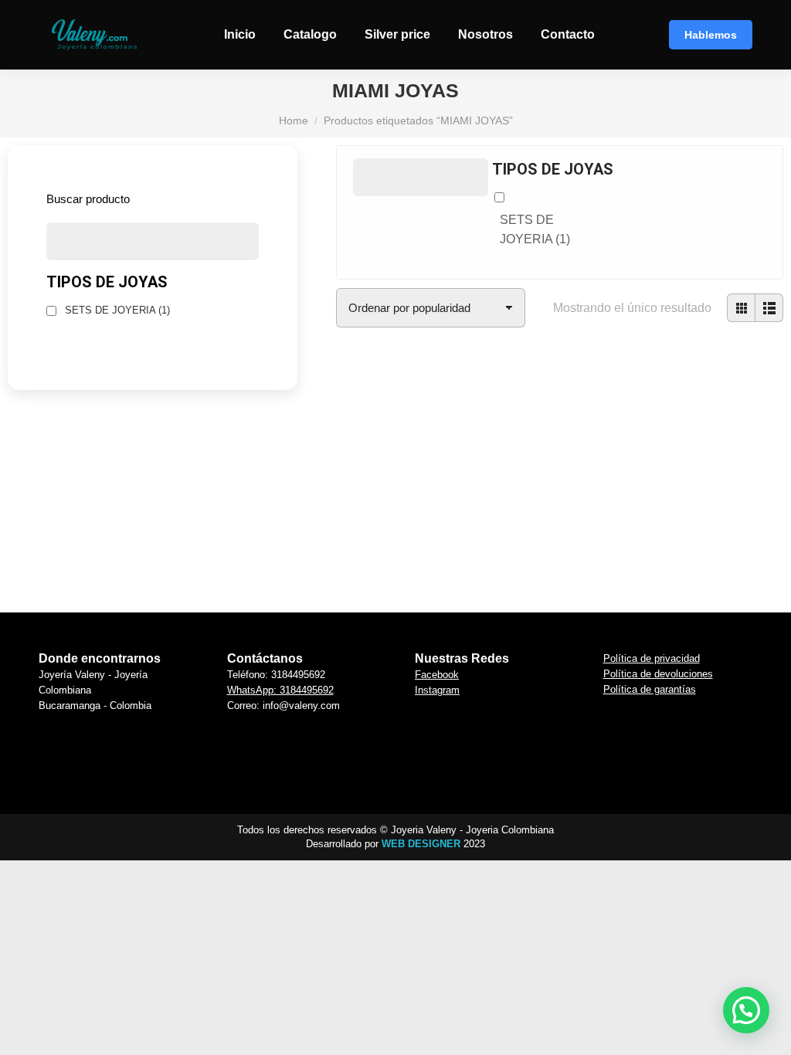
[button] (381, 454)
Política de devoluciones (658, 674)
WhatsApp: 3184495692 (280, 690)
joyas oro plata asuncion (381, 497)
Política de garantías (649, 689)
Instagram (437, 690)
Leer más (382, 582)
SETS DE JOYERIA (535, 229)
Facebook (437, 674)
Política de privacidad (651, 658)
